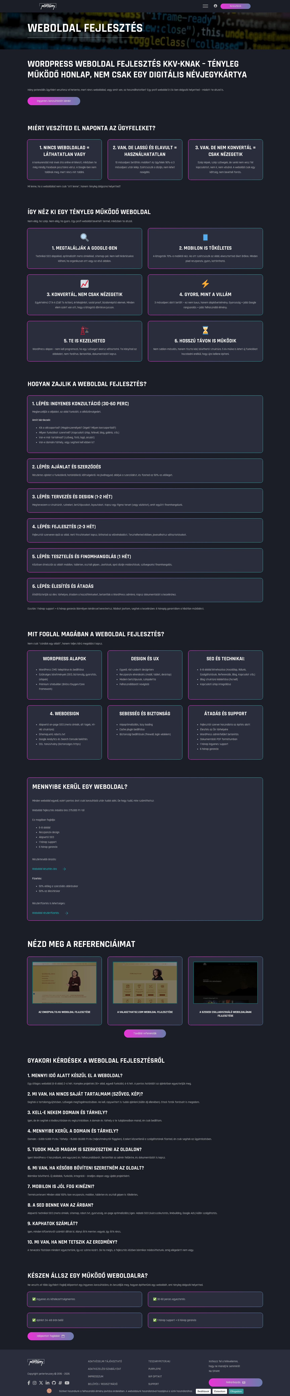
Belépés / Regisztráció (102, 1384)
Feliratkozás (233, 1382)
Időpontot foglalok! (48, 1336)
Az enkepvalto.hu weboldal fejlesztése (64, 1012)
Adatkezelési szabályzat (104, 1369)
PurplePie (154, 1369)
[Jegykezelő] (215, 6)
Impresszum (95, 1376)
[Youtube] (67, 1383)
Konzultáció (235, 6)
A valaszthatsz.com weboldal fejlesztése (145, 1012)
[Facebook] (29, 1383)
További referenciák (145, 1033)
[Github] (54, 1383)
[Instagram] (34, 1383)
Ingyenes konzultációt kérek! (54, 101)
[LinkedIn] (47, 1383)
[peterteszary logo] (47, 7)
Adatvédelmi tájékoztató (105, 1361)
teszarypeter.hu (159, 1361)
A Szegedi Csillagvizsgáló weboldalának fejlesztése (226, 1014)
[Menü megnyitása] (205, 6)
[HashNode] (60, 1383)
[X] (41, 1383)
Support (153, 1384)
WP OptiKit (155, 1376)
